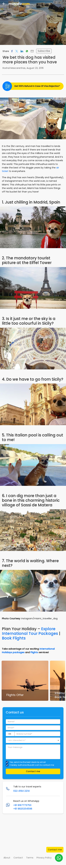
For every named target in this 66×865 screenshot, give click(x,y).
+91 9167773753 (22, 805)
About (7, 857)
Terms (29, 857)
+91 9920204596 (22, 808)
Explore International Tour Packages (30, 631)
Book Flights (14, 638)
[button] (33, 740)
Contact (18, 857)
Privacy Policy (44, 857)
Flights (34, 652)
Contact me (55, 849)
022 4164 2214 (21, 790)
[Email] (32, 51)
